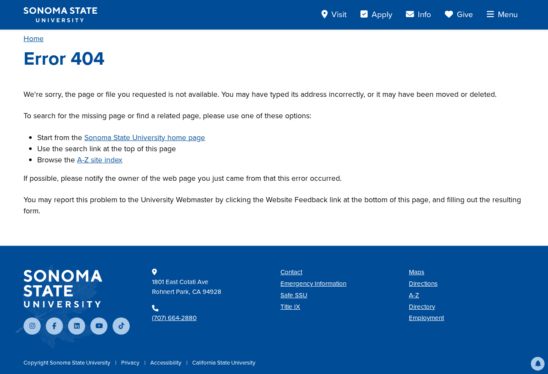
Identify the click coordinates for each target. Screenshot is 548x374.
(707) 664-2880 (174, 318)
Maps (416, 272)
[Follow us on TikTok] (121, 326)
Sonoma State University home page (144, 137)
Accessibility (166, 363)
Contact (291, 272)
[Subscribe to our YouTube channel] (98, 326)
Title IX (290, 306)
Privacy (131, 363)
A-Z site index (99, 159)
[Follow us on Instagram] (32, 326)
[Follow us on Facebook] (54, 326)
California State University (224, 363)
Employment (426, 318)
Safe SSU (293, 295)
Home (34, 38)
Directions (423, 283)
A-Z (414, 295)
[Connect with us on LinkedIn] (76, 326)
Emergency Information (313, 283)
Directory (422, 306)
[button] (538, 364)
